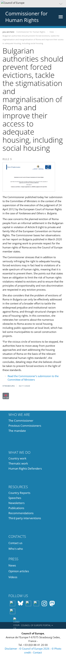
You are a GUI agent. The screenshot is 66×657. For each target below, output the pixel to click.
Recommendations (21, 513)
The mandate (17, 431)
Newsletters (16, 503)
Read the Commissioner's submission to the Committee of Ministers (33, 377)
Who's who (15, 549)
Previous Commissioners (24, 426)
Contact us (15, 543)
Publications (16, 508)
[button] (33, 3)
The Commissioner (20, 420)
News (12, 565)
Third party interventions (24, 518)
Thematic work (18, 463)
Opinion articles (18, 571)
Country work (17, 458)
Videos (12, 577)
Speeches (14, 498)
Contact (37, 652)
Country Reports (19, 493)
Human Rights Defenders (25, 468)
